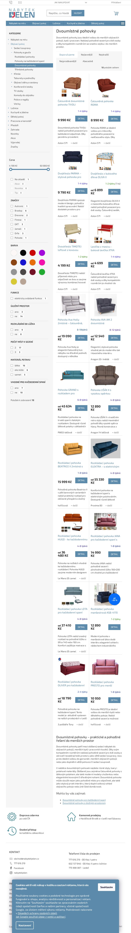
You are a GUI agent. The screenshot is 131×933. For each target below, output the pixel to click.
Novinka (21, 188)
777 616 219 (19, 863)
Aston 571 (63, 143)
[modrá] (23, 262)
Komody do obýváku (24, 95)
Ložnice (14, 108)
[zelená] (42, 272)
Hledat (78, 13)
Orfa (19, 233)
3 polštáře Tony (65, 724)
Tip (18, 192)
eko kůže (21, 370)
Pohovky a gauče (22, 52)
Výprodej (15, 142)
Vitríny (17, 103)
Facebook (19, 868)
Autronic (21, 206)
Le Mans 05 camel (67, 578)
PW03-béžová (65, 432)
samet (20, 374)
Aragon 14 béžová (100, 432)
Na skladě (22, 179)
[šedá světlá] (14, 272)
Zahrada (15, 129)
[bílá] (14, 253)
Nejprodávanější (67, 61)
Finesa (20, 219)
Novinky (15, 133)
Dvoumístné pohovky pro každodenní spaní (84, 800)
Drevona (21, 215)
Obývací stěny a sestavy (26, 82)
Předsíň (14, 125)
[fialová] (42, 253)
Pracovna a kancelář (21, 121)
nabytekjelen (20, 872)
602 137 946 (75, 863)
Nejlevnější (86, 54)
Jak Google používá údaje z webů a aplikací (40, 916)
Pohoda (20, 237)
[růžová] (42, 262)
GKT (19, 224)
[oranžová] (32, 262)
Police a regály (21, 99)
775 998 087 (75, 867)
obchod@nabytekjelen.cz (26, 858)
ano (19, 311)
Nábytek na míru (19, 39)
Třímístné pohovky (24, 69)
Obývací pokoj (18, 44)
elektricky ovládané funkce (30, 298)
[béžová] (23, 281)
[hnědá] (14, 262)
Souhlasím (106, 887)
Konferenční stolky (23, 86)
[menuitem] (17, 23)
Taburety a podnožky (24, 78)
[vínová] (32, 272)
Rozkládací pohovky (25, 56)
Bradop (21, 210)
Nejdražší (104, 54)
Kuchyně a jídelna (19, 112)
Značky (14, 146)
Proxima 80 (96, 505)
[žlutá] (14, 281)
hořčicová (63, 505)
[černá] (23, 253)
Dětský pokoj (17, 116)
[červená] (32, 253)
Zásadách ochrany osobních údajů (37, 913)
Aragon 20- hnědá (100, 359)
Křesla (17, 73)
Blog (11, 905)
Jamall (20, 228)
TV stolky (18, 90)
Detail (81, 118)
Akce (13, 138)
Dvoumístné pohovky (25, 65)
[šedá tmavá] (23, 272)
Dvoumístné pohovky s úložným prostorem (84, 803)
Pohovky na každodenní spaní (29, 61)
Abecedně (88, 61)
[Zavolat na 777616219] (14, 2)
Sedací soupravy (22, 48)
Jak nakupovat (62, 2)
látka (20, 365)
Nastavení (25, 925)
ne (19, 316)
